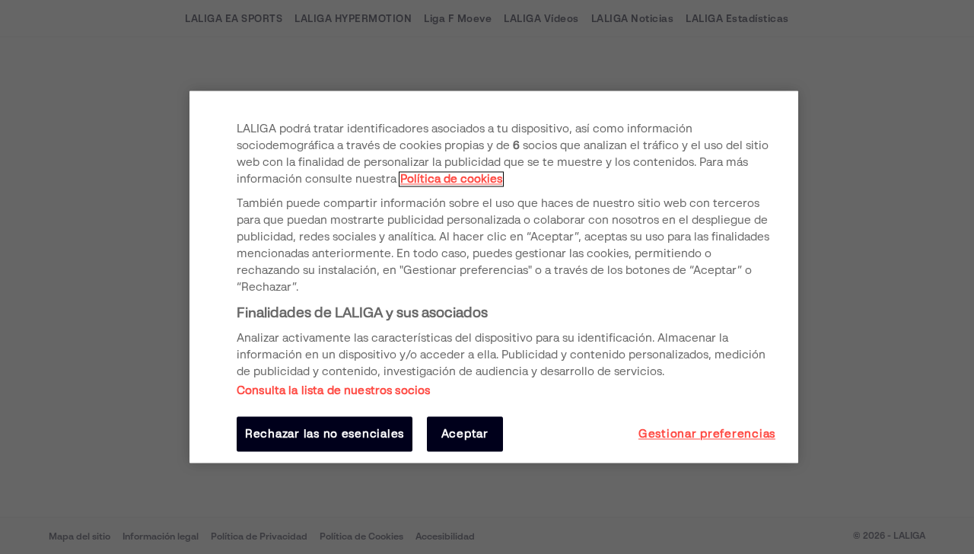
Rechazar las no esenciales (324, 434)
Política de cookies (451, 179)
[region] (493, 277)
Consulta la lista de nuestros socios (333, 390)
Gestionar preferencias (706, 434)
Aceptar (465, 434)
